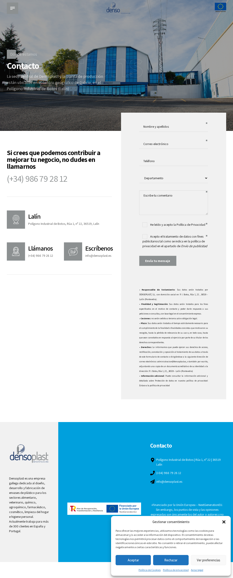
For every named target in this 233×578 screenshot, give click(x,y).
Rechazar (170, 560)
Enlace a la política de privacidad (154, 385)
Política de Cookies (150, 570)
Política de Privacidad (191, 225)
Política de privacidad (176, 570)
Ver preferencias (208, 560)
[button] (224, 522)
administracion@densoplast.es (171, 361)
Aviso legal (197, 570)
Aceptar (133, 560)
